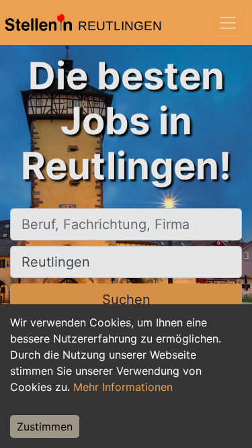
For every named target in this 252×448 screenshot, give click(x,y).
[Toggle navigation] (228, 22)
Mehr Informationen (123, 387)
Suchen (126, 300)
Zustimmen (45, 426)
